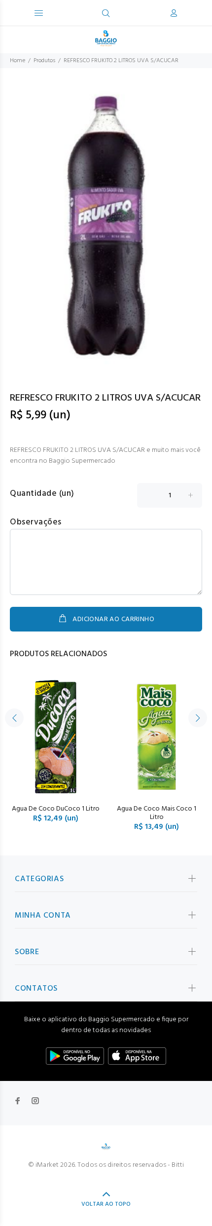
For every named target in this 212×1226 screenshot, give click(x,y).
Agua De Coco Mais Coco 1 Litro (156, 813)
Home (17, 61)
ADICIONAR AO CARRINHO (113, 619)
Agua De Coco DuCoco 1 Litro (56, 809)
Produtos (44, 61)
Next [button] (197, 717)
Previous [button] (14, 717)
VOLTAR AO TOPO (106, 1204)
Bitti (178, 1165)
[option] (106, 225)
